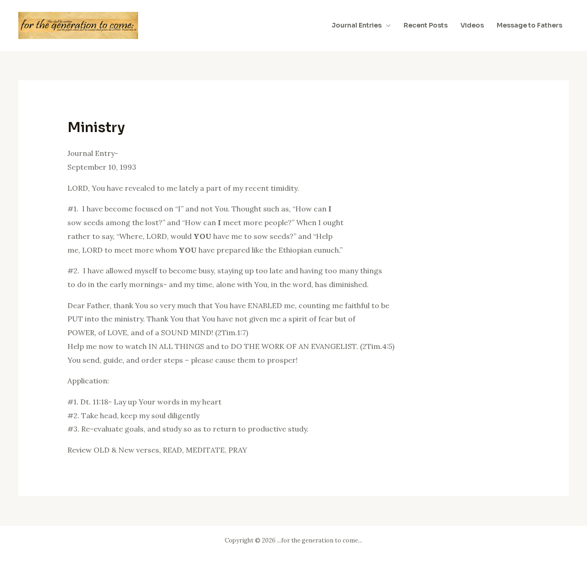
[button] (386, 25)
